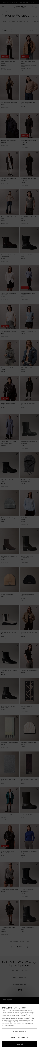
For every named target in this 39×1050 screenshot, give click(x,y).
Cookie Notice (28, 1023)
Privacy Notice (9, 1025)
